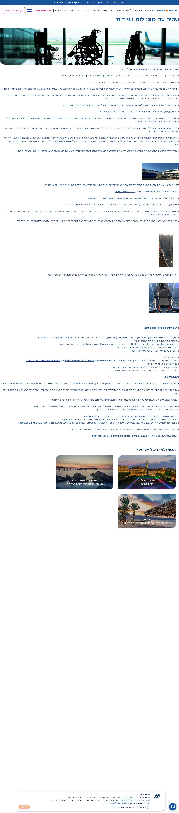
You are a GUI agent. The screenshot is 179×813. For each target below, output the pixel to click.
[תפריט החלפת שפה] (29, 10)
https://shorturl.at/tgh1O (119, 803)
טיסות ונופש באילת (107, 10)
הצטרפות (60, 3)
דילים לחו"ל (151, 10)
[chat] (172, 806)
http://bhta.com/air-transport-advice (111, 436)
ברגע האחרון (124, 10)
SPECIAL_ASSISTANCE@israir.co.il (43, 361)
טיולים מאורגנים (90, 10)
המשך (24, 807)
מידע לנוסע (74, 10)
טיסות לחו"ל (137, 10)
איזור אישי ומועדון (12, 10)
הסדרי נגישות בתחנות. (125, 192)
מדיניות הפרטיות (128, 797)
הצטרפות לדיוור (61, 10)
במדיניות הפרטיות (127, 800)
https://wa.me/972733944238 (79, 361)
